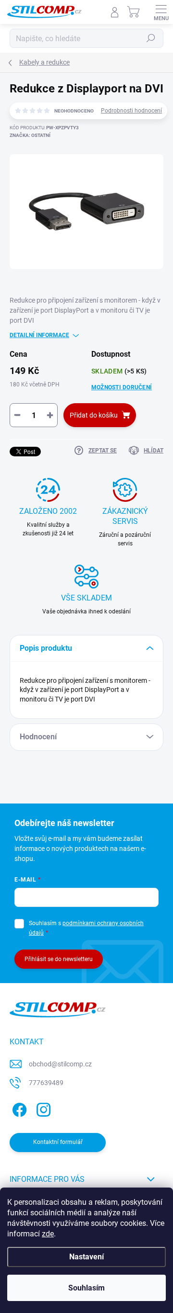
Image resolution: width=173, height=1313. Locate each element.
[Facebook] (18, 1108)
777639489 (46, 1083)
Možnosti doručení (121, 387)
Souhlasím (86, 1287)
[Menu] (161, 12)
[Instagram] (42, 1108)
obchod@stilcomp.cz (60, 1064)
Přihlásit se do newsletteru (59, 959)
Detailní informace (39, 335)
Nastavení (86, 1256)
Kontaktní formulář (58, 1142)
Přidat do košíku (94, 415)
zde (48, 1233)
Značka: (30, 135)
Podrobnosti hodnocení (131, 110)
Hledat (151, 38)
